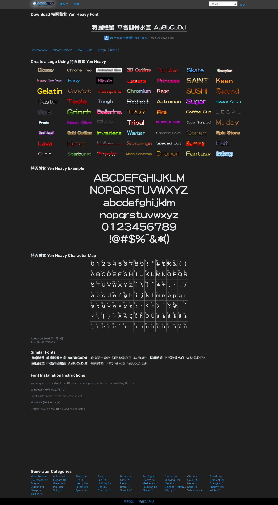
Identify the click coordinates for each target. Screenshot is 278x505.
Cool (80, 50)
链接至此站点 (146, 501)
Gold (192, 479)
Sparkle (104, 490)
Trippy (170, 490)
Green (59, 483)
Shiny (58, 490)
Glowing (172, 479)
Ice (123, 483)
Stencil (126, 490)
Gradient (217, 479)
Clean (113, 50)
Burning (149, 476)
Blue (102, 476)
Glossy (149, 479)
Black (81, 476)
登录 (242, 4)
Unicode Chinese (62, 50)
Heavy (81, 483)
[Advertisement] (15, 59)
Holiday (104, 483)
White (215, 490)
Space (81, 490)
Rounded (150, 486)
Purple (81, 486)
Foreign (101, 50)
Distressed (40, 479)
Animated (60, 476)
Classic (216, 476)
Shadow (217, 486)
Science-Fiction (175, 486)
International (39, 50)
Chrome (194, 476)
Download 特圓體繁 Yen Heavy (128, 37)
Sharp (36, 490)
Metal (170, 483)
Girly (125, 479)
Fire (79, 479)
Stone (148, 490)
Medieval (150, 483)
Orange (216, 483)
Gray (35, 483)
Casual (171, 476)
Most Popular (39, 476)
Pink (58, 486)
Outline (37, 486)
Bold (89, 50)
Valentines (195, 490)
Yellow (37, 493)
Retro (125, 486)
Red (102, 486)
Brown (126, 476)
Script (192, 486)
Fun (102, 479)
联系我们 (129, 501)
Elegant (60, 479)
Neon (192, 483)
